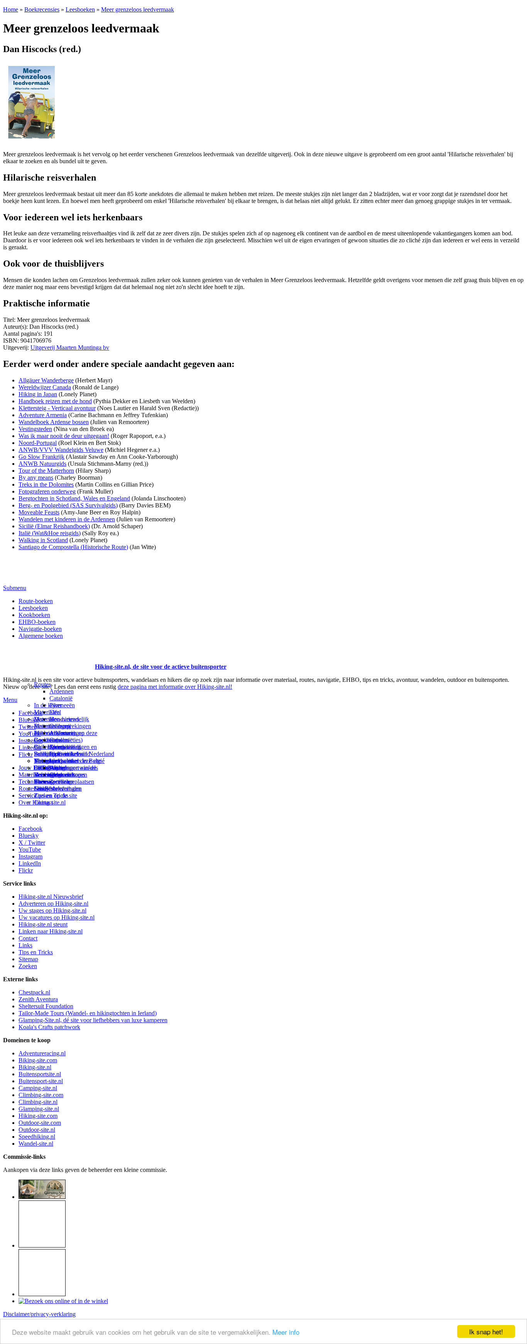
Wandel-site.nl (36, 1143)
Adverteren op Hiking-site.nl (53, 903)
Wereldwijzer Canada (45, 387)
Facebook (30, 713)
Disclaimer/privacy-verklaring (39, 1314)
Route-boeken (36, 601)
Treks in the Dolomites (46, 484)
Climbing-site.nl (38, 1102)
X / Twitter (32, 842)
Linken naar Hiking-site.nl (51, 931)
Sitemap (44, 781)
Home (10, 9)
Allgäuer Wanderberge (46, 380)
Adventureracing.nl (42, 1053)
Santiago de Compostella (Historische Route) (73, 547)
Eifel (55, 712)
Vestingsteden (35, 429)
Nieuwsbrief (49, 788)
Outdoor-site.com (40, 1122)
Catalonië (61, 698)
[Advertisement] (48, 657)
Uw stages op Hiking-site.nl (52, 910)
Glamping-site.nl (39, 1109)
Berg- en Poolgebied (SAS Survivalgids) (68, 505)
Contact (43, 802)
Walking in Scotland (43, 540)
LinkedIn (30, 863)
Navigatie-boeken (40, 629)
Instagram (30, 740)
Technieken (33, 781)
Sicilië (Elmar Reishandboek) (54, 526)
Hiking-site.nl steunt (43, 924)
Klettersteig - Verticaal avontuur (57, 408)
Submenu (14, 588)
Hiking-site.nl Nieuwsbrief (51, 896)
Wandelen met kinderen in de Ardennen (67, 519)
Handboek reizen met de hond (55, 401)
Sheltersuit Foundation (46, 1006)
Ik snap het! (486, 1331)
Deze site (45, 719)
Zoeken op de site (55, 795)
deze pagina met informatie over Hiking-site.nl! (175, 686)
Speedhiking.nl (37, 1136)
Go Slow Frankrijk (41, 456)
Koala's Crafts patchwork (49, 1027)
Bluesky (29, 835)
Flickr (26, 754)
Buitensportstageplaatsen (64, 781)
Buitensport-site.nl (41, 1081)
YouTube (30, 849)
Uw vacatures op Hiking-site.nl (57, 917)
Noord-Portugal (38, 443)
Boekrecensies (41, 9)
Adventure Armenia (43, 415)
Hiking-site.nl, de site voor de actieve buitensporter (160, 666)
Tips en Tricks (36, 952)
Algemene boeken (41, 635)
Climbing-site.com (41, 1095)
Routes (42, 684)
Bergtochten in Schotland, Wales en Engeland (74, 498)
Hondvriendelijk (69, 719)
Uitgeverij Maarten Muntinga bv (69, 347)
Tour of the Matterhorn (46, 470)
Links (25, 945)
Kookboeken (34, 615)
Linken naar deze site (75, 760)
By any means (36, 477)
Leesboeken (80, 9)
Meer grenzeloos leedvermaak (137, 9)
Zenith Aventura (38, 999)
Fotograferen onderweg (47, 491)
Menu (10, 700)
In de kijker (48, 705)
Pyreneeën (62, 705)
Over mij (60, 726)
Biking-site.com (38, 1060)
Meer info (285, 1332)
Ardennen (61, 691)
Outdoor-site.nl (37, 1129)
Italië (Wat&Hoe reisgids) (50, 533)
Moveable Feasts (39, 512)
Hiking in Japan (38, 394)
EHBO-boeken (37, 622)
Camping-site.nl (38, 1088)
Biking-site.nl (35, 1067)
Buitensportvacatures (59, 774)
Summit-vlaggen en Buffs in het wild (73, 750)
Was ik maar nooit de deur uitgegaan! (64, 436)
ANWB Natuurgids (42, 463)
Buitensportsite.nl (40, 1074)
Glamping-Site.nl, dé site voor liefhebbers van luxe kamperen (93, 1020)
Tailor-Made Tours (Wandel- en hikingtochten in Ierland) (88, 1013)
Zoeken (28, 966)
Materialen (47, 712)
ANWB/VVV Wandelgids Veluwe (61, 449)
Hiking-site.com (38, 1115)
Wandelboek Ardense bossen (54, 422)
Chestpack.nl (34, 992)
